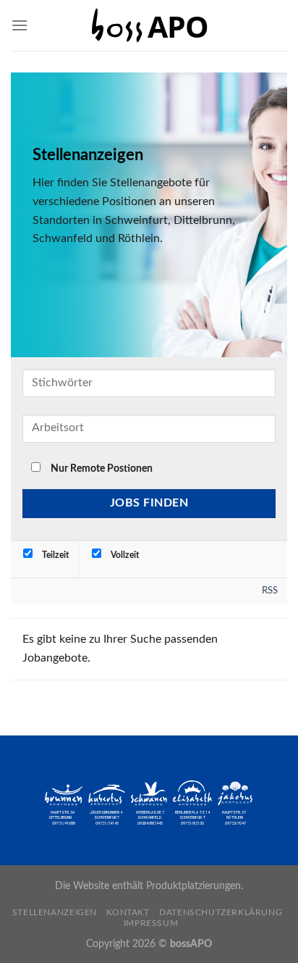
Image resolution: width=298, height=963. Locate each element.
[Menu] (19, 25)
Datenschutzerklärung (220, 912)
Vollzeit (123, 555)
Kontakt (127, 912)
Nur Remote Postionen (102, 468)
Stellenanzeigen (54, 912)
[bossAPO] (149, 25)
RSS (270, 590)
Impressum (151, 923)
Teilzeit (54, 555)
